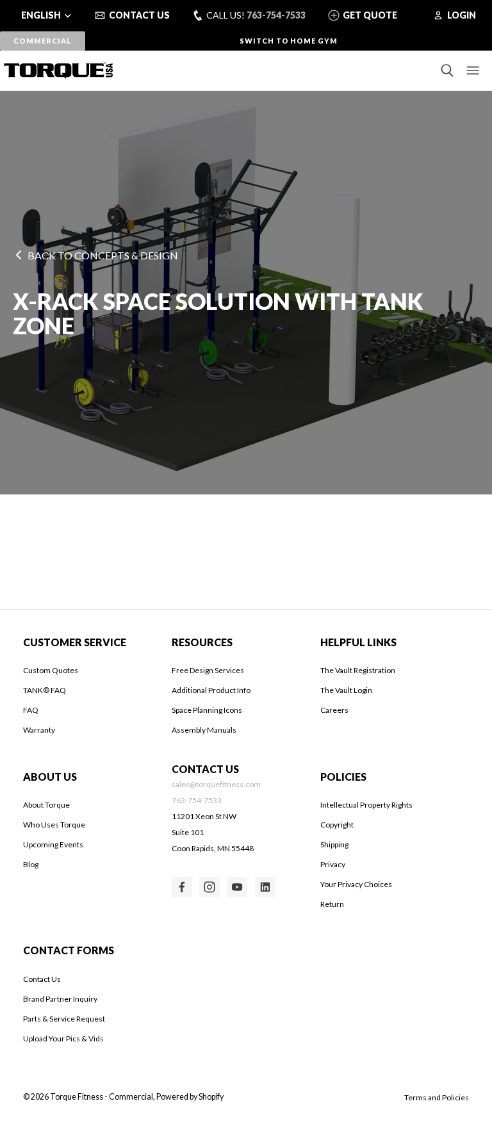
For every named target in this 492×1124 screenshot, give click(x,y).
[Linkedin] (265, 887)
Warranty (39, 730)
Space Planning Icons (207, 710)
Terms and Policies (436, 1097)
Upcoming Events (53, 844)
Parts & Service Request (64, 1018)
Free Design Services (208, 670)
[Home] (54, 70)
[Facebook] (182, 887)
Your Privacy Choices (356, 884)
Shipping (334, 844)
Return (332, 904)
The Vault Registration (357, 670)
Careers (334, 710)
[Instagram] (209, 887)
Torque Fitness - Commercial (101, 1097)
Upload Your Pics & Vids (63, 1038)
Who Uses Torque (54, 824)
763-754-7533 (276, 15)
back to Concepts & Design (103, 255)
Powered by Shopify (190, 1097)
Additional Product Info (211, 690)
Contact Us (42, 979)
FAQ (30, 710)
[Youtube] (237, 887)
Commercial (42, 41)
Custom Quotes (50, 670)
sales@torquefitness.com (216, 784)
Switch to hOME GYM (289, 41)
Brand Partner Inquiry (60, 999)
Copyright (337, 824)
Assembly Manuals (204, 730)
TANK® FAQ (44, 690)
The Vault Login (346, 690)
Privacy (332, 864)
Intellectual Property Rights (366, 805)
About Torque (46, 805)
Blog (30, 864)
